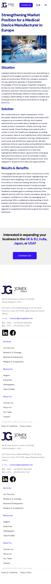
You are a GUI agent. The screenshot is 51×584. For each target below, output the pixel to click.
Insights (6, 375)
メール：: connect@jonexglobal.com (17, 318)
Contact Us (24, 255)
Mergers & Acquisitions (13, 361)
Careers (6, 416)
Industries (7, 380)
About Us (7, 407)
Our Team (7, 412)
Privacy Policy (25, 572)
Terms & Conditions (9, 572)
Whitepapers (9, 384)
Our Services (8, 348)
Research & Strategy (12, 352)
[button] (45, 5)
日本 (38, 5)
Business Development (13, 357)
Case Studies (9, 389)
